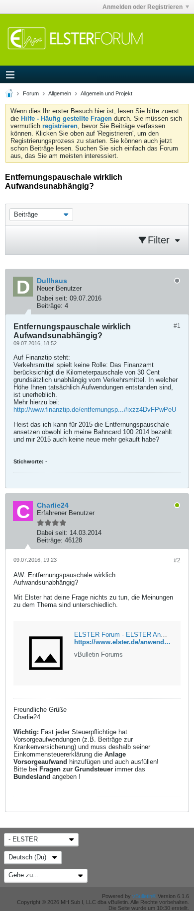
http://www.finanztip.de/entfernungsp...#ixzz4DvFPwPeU (94, 409)
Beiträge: (50, 305)
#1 (177, 325)
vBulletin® (144, 896)
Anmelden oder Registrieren (142, 6)
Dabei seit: (52, 298)
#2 (177, 560)
